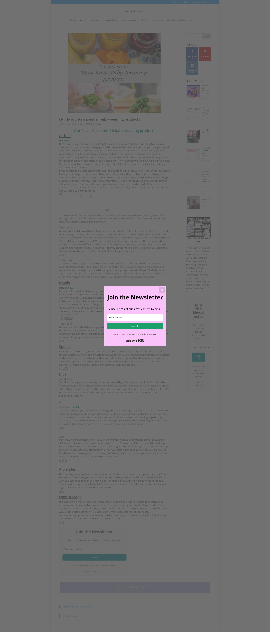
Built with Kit (135, 340)
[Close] (162, 290)
